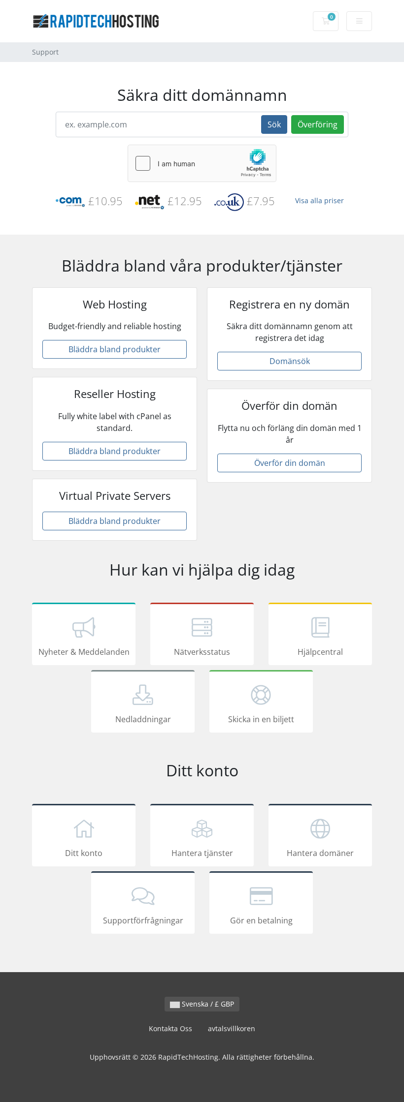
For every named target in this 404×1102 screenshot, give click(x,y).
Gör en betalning (261, 920)
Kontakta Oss (170, 1028)
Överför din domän (289, 463)
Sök (274, 124)
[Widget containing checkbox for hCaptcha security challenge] (202, 163)
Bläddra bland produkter (114, 349)
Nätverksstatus (202, 651)
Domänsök (289, 361)
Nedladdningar (143, 719)
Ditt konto (83, 853)
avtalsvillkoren (231, 1028)
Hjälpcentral (320, 651)
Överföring (317, 124)
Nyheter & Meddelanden (84, 651)
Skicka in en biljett (261, 719)
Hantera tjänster (202, 853)
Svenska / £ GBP (207, 1004)
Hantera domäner (320, 853)
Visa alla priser (319, 200)
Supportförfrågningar (143, 920)
